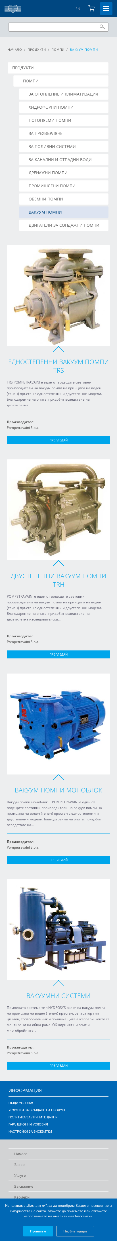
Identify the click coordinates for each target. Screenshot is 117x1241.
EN (78, 8)
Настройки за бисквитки (30, 1131)
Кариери (22, 1197)
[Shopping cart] (91, 8)
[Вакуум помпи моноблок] (58, 724)
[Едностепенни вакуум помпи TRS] (58, 295)
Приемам (38, 1231)
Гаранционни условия (28, 1124)
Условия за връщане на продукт (37, 1110)
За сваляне (23, 1186)
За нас (19, 1164)
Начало (15, 49)
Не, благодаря (75, 1231)
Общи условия (21, 1103)
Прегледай (58, 440)
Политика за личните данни (33, 1117)
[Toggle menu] (106, 8)
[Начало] (13, 8)
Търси (102, 27)
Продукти (37, 49)
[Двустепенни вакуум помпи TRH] (58, 509)
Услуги (20, 1175)
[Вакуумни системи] (58, 929)
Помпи (57, 49)
